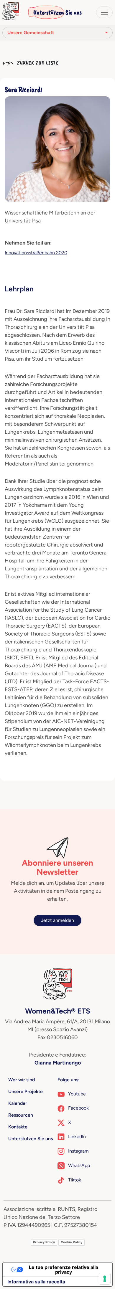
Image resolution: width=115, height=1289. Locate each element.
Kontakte (17, 1127)
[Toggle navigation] (104, 12)
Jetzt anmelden (57, 920)
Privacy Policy (44, 1242)
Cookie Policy (71, 1242)
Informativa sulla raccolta (36, 1282)
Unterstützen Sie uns (57, 12)
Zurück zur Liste (37, 63)
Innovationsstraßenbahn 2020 (36, 252)
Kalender (17, 1103)
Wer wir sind (21, 1079)
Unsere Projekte (25, 1091)
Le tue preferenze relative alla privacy (63, 1269)
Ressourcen (20, 1115)
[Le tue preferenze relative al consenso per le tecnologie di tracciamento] (104, 1278)
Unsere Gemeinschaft (30, 32)
